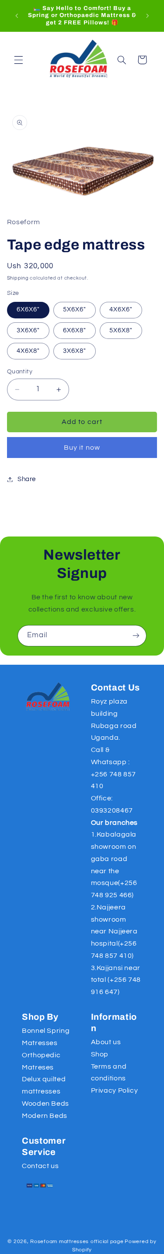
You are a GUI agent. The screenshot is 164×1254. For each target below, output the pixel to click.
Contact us (40, 1165)
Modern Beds (44, 1115)
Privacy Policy (114, 1090)
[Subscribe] (136, 635)
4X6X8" (28, 351)
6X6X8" (74, 330)
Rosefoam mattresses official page (76, 1241)
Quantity (19, 372)
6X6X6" (28, 309)
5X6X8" (121, 330)
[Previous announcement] (16, 15)
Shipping (18, 278)
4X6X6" (121, 309)
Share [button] (26, 479)
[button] (18, 60)
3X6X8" (74, 351)
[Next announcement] (147, 15)
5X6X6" (74, 309)
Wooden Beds (45, 1103)
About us (106, 1042)
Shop (100, 1054)
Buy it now (82, 447)
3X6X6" (28, 330)
